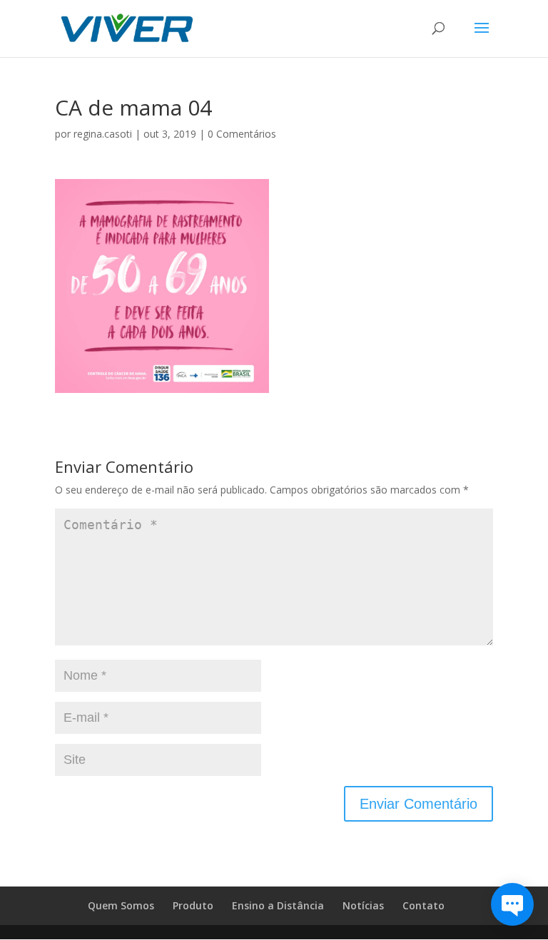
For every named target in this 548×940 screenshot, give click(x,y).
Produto (193, 905)
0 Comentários (242, 134)
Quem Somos (121, 905)
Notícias (363, 905)
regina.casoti (102, 134)
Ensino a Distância (278, 905)
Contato (423, 905)
